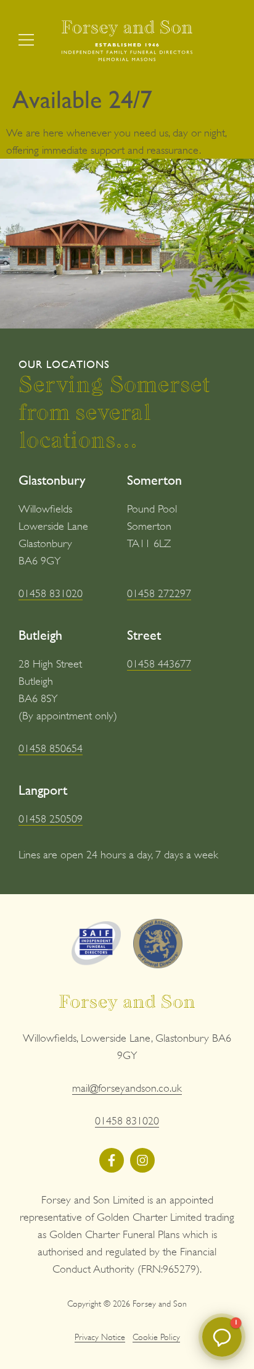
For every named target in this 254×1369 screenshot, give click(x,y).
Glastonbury (52, 480)
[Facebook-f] (111, 1160)
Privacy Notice (100, 1337)
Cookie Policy (156, 1337)
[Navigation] (26, 40)
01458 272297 (159, 593)
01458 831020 (50, 593)
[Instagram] (142, 1160)
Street (144, 635)
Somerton (154, 480)
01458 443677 (159, 664)
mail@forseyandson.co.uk (127, 1088)
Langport (42, 790)
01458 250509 (50, 819)
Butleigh (40, 635)
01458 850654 (50, 748)
